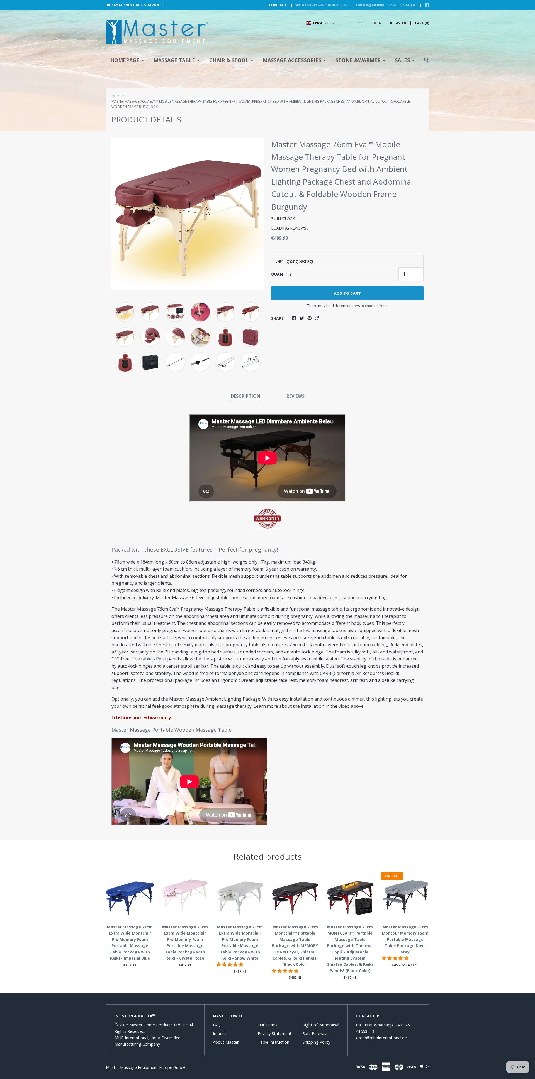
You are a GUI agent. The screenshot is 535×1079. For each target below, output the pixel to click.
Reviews (295, 396)
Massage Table (174, 60)
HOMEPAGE (124, 60)
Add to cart (347, 293)
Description (245, 396)
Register (398, 23)
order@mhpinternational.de (386, 5)
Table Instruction (273, 1042)
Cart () (422, 23)
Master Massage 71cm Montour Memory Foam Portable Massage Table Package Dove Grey (405, 939)
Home (116, 96)
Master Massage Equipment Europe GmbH (145, 1067)
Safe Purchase (316, 1033)
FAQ (217, 1025)
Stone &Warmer (358, 60)
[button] (320, 23)
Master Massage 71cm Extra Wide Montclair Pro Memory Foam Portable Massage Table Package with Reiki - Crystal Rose (185, 942)
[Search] (426, 62)
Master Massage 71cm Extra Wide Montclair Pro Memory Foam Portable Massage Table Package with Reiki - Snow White (240, 942)
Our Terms (268, 1025)
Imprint (219, 1033)
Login (375, 23)
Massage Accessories (292, 60)
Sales (402, 60)
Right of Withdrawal (321, 1025)
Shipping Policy (316, 1042)
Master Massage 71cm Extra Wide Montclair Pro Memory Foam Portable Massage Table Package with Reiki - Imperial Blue (130, 942)
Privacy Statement (274, 1033)
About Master (226, 1042)
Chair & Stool (229, 60)
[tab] (245, 396)
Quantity (281, 274)
